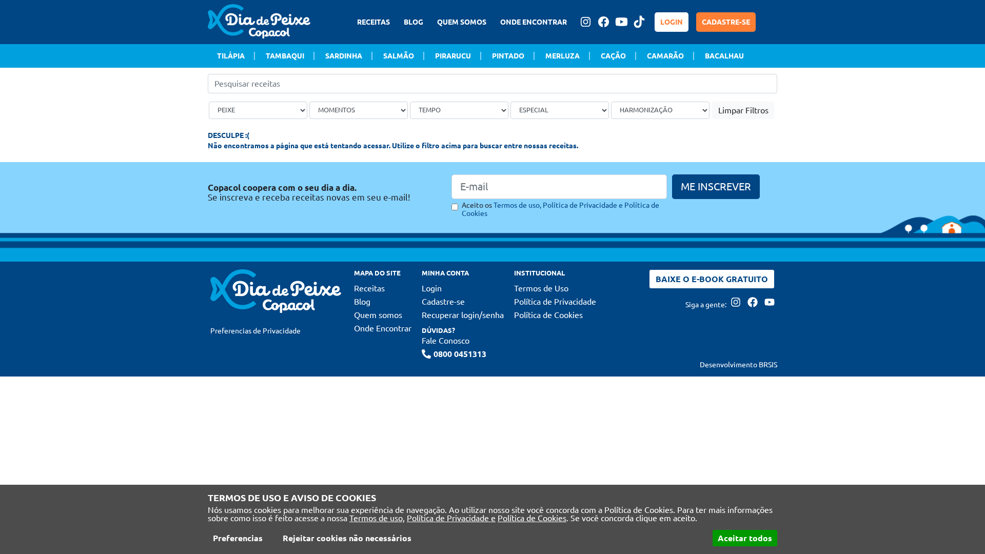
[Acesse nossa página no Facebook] (603, 21)
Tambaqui (285, 56)
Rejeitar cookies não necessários (347, 538)
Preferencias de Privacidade (255, 331)
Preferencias (238, 538)
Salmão (398, 56)
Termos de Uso (541, 288)
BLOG (413, 22)
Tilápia (231, 56)
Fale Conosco (445, 340)
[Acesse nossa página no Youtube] (621, 21)
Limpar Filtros (743, 110)
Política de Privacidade (555, 301)
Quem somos (378, 315)
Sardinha (343, 56)
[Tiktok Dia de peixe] (639, 21)
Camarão (665, 56)
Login (432, 288)
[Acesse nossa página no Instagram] (585, 21)
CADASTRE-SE (726, 22)
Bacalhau (724, 56)
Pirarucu (453, 56)
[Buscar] (771, 83)
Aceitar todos (745, 538)
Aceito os (560, 209)
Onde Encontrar (382, 328)
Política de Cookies (532, 518)
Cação (613, 56)
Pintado (508, 56)
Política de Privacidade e (451, 518)
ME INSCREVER (716, 186)
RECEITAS (373, 22)
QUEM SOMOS (461, 22)
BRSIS (768, 365)
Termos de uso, (377, 518)
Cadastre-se (443, 301)
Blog (362, 301)
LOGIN (671, 22)
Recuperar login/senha (463, 315)
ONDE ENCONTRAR (533, 22)
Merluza (562, 56)
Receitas (369, 288)
